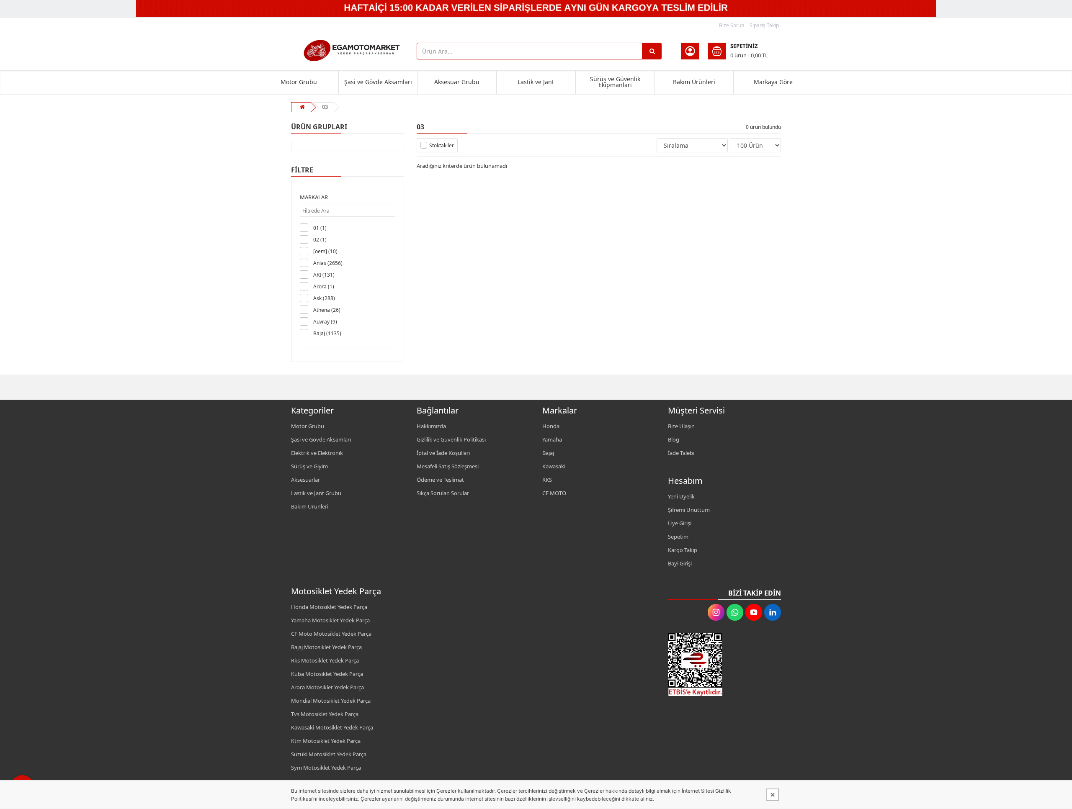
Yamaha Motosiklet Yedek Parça (330, 620)
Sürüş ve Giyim (309, 466)
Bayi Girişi (680, 563)
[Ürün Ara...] (652, 51)
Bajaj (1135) (327, 333)
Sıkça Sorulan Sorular (443, 493)
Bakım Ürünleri (694, 82)
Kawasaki (553, 466)
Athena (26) (326, 309)
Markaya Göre (773, 82)
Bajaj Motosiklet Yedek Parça (326, 647)
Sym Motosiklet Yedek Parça (326, 767)
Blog (673, 439)
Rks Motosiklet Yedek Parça (325, 660)
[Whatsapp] (735, 612)
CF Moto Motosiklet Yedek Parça (331, 633)
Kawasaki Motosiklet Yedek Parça (332, 727)
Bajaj (548, 453)
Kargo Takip (682, 550)
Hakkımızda (431, 426)
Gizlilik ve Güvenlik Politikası (451, 439)
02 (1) (320, 239)
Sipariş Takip (764, 25)
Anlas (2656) (328, 263)
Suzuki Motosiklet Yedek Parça (328, 754)
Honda (550, 426)
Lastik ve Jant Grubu (316, 493)
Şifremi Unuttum (689, 510)
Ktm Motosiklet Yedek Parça (326, 741)
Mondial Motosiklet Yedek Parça (331, 700)
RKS (547, 479)
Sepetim (678, 536)
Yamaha (552, 439)
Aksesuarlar (305, 479)
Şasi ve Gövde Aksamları (378, 82)
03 (325, 106)
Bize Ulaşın (681, 426)
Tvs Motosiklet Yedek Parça (324, 714)
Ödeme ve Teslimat (440, 479)
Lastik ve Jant (536, 82)
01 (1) (320, 227)
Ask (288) (324, 298)
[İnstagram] (716, 612)
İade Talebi (681, 453)
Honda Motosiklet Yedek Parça (329, 607)
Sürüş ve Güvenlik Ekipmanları (615, 82)
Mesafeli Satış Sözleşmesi (448, 466)
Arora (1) (323, 286)
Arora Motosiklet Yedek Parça (327, 687)
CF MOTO (554, 493)
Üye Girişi (679, 523)
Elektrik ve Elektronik (317, 453)
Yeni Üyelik (681, 496)
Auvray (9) (325, 321)
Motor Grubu (299, 82)
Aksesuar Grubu (456, 82)
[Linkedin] (772, 612)
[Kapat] (772, 794)
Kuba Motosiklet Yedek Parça (327, 674)
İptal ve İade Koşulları (443, 453)
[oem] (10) (325, 251)
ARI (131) (324, 274)
